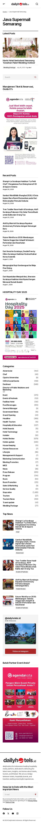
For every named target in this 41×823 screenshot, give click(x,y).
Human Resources (10, 449)
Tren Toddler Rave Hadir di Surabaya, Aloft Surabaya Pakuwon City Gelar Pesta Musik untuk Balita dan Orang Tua (20, 212)
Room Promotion (9, 482)
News (5, 469)
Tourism (6, 496)
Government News (10, 412)
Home (5, 12)
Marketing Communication (14, 459)
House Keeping (9, 445)
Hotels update (8, 442)
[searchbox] (18, 77)
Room (5, 479)
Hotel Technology (10, 432)
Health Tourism (9, 422)
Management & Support (12, 455)
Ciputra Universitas (11, 378)
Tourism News (9, 499)
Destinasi (6, 384)
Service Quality (9, 489)
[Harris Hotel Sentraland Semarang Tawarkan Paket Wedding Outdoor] (20, 48)
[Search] (35, 77)
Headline (6, 419)
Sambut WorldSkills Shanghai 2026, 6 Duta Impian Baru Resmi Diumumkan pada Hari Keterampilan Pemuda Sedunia (20, 198)
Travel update (8, 502)
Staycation (7, 492)
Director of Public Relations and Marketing (16, 389)
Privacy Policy (32, 800)
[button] (4, 4)
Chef (5, 374)
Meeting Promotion (10, 462)
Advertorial (7, 371)
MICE (5, 466)
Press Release (9, 472)
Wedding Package (9, 67)
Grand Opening (9, 415)
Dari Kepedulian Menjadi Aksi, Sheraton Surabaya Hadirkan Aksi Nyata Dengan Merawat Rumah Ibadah (19, 279)
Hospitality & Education (12, 425)
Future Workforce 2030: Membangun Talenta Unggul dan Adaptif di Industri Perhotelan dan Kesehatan (18, 240)
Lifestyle (6, 452)
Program (6, 476)
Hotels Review (8, 439)
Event (5, 395)
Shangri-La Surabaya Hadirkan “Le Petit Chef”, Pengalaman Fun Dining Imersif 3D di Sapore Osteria (20, 184)
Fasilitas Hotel (8, 402)
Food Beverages (9, 405)
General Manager (10, 408)
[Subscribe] (35, 794)
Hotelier (6, 435)
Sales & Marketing (10, 486)
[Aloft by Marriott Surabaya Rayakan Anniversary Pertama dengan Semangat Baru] (8, 584)
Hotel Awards (8, 429)
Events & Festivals (10, 398)
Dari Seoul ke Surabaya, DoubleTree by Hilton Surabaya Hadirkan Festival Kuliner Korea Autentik (20, 254)
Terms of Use (9, 802)
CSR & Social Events (11, 381)
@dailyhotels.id (12, 618)
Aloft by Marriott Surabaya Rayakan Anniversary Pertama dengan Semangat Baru (19, 226)
